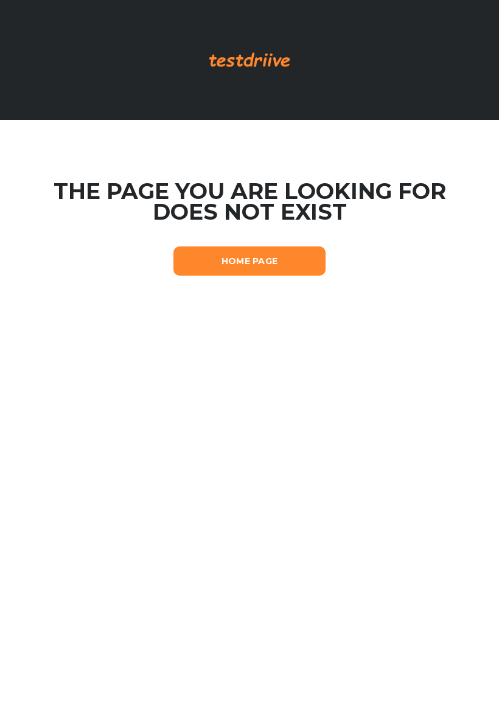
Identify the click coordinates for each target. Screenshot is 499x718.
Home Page (250, 261)
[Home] (249, 58)
